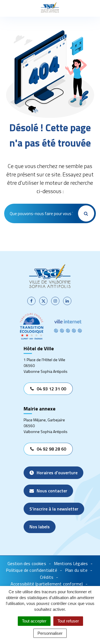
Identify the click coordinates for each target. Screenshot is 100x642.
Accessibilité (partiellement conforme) (47, 583)
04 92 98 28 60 (51, 449)
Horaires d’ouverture (57, 472)
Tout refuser (68, 621)
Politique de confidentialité (31, 570)
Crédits (46, 577)
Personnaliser (50, 633)
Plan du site (76, 570)
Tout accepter (34, 621)
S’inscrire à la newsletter (53, 508)
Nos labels (39, 526)
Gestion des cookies (27, 563)
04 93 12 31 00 (51, 388)
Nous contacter (52, 490)
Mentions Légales (71, 563)
